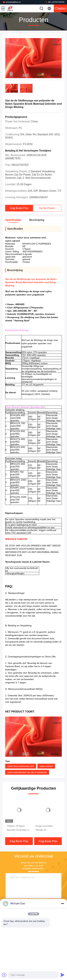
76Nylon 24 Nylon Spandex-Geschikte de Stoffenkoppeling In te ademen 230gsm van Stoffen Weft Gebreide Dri (18, 828)
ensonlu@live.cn (13, 2)
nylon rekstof (46, 766)
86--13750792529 (56, 2)
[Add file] (4, 974)
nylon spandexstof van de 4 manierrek (27, 772)
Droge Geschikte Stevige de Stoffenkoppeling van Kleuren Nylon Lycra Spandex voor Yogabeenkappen (46, 828)
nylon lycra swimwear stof (20, 766)
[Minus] (62, 903)
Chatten (60, 8)
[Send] (62, 974)
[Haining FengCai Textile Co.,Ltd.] (13, 8)
